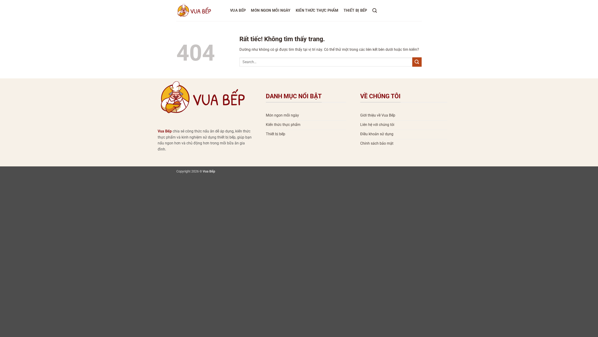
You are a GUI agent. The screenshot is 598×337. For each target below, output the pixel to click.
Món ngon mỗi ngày (270, 10)
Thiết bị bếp (355, 10)
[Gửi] (417, 61)
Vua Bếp (238, 10)
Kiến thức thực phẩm (317, 10)
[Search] (374, 10)
